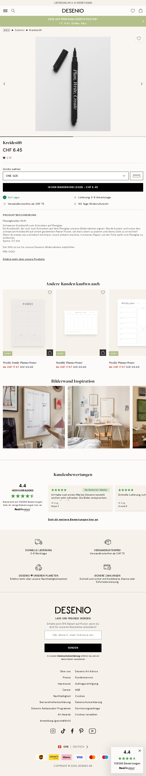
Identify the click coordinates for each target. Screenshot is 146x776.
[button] (136, 176)
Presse (67, 677)
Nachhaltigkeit (62, 696)
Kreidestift (35, 30)
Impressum (64, 683)
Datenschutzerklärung (68, 656)
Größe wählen (12, 169)
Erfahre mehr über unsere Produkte (24, 259)
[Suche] (13, 10)
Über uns (65, 671)
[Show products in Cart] (141, 10)
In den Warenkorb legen (73, 187)
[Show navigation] (5, 10)
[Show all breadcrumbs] (6, 30)
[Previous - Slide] (4, 84)
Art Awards (64, 714)
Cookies (80, 696)
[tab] (36, 135)
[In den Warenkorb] (50, 352)
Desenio (83, 765)
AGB (77, 689)
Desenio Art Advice (86, 671)
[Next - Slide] (142, 84)
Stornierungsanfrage (87, 708)
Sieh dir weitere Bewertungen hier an (73, 519)
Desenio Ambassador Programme (51, 708)
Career (66, 689)
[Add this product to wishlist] (139, 38)
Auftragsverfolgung (86, 683)
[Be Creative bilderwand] (99, 417)
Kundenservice (84, 677)
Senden (73, 647)
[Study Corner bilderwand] (34, 417)
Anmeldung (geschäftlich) (55, 720)
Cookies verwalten (86, 714)
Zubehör (20, 30)
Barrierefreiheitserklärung (55, 702)
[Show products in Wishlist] (133, 10)
